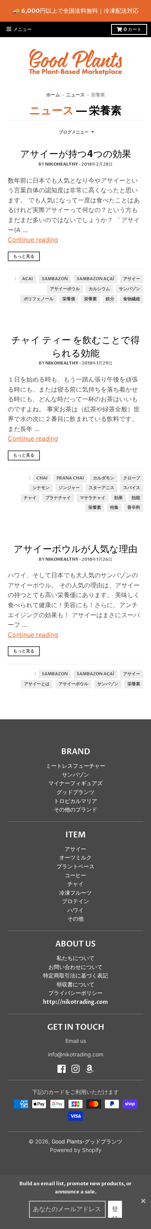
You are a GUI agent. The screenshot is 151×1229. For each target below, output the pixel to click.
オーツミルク (75, 857)
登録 (115, 1211)
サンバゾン (129, 289)
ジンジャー (69, 488)
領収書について (75, 984)
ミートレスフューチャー (75, 766)
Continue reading (33, 239)
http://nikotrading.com (75, 1002)
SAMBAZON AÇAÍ (95, 279)
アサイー (131, 279)
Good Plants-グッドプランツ (86, 1141)
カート (133, 29)
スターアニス (101, 488)
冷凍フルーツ (75, 893)
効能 (136, 498)
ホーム (53, 95)
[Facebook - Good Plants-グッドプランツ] (61, 1068)
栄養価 (68, 299)
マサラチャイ (92, 498)
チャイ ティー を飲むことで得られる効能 (75, 347)
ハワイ (75, 910)
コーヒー (75, 875)
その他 (75, 919)
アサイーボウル (65, 289)
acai (27, 279)
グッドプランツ (75, 792)
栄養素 (90, 299)
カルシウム (99, 289)
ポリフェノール (38, 299)
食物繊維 (131, 299)
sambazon (55, 279)
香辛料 (133, 507)
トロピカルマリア (75, 801)
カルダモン (103, 478)
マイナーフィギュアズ (75, 783)
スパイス (131, 488)
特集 (114, 507)
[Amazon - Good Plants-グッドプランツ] (89, 1068)
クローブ (131, 478)
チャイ (30, 498)
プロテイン (75, 901)
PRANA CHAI (70, 478)
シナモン (41, 488)
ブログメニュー (74, 132)
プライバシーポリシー (75, 993)
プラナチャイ (58, 498)
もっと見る (23, 256)
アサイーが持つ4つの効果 (75, 154)
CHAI (42, 478)
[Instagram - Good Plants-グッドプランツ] (75, 1068)
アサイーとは (37, 684)
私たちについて (75, 958)
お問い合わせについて (75, 967)
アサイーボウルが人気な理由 (75, 549)
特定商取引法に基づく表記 (75, 975)
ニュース (75, 95)
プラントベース (75, 866)
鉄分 (110, 299)
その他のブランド (75, 809)
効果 (118, 498)
